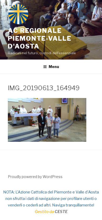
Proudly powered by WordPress (35, 176)
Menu (54, 66)
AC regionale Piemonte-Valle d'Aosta (39, 38)
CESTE (61, 211)
